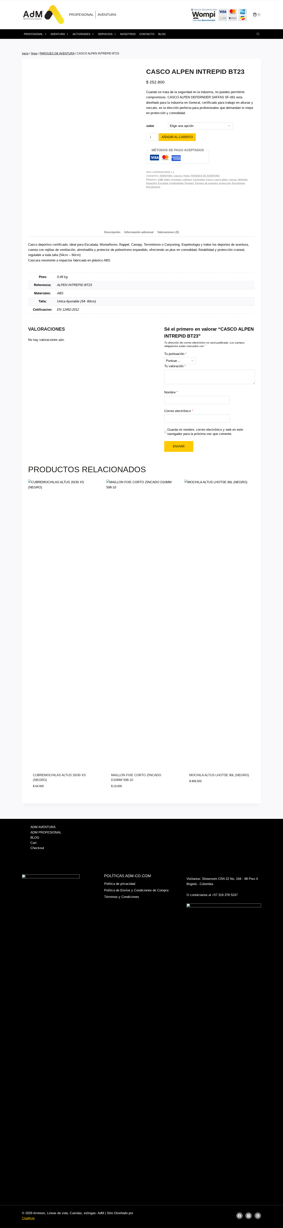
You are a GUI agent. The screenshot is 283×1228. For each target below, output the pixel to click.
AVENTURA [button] (58, 34)
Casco (209, 179)
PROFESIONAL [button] (33, 34)
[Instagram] (248, 1215)
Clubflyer (28, 1218)
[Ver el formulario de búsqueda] (258, 34)
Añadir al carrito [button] (204, 792)
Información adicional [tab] (138, 232)
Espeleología (176, 183)
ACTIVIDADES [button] (81, 34)
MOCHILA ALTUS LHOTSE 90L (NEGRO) (219, 775)
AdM (160, 179)
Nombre (171, 392)
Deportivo (151, 183)
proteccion (225, 183)
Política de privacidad (119, 884)
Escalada (163, 183)
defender (243, 179)
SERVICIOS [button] (105, 34)
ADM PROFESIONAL (45, 832)
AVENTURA (107, 15)
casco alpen (221, 179)
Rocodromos (153, 187)
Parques (189, 183)
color (150, 126)
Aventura (176, 179)
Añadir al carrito (177, 137)
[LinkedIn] (258, 1215)
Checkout (37, 848)
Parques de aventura (206, 183)
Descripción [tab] (112, 232)
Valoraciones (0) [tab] (168, 232)
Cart (33, 843)
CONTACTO (146, 34)
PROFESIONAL (81, 15)
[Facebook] (239, 1215)
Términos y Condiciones (121, 897)
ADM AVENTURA (42, 827)
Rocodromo (238, 183)
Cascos (178, 175)
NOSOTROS (128, 34)
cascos (233, 179)
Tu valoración (175, 366)
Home (186, 175)
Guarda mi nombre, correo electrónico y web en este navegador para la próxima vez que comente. (205, 432)
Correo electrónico (178, 411)
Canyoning (199, 179)
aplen (167, 179)
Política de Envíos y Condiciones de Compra (136, 890)
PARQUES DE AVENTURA (205, 175)
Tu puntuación (175, 354)
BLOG (162, 34)
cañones (187, 179)
